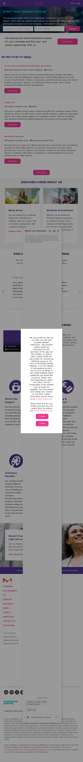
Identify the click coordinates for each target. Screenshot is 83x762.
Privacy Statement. (44, 399)
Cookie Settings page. (43, 411)
